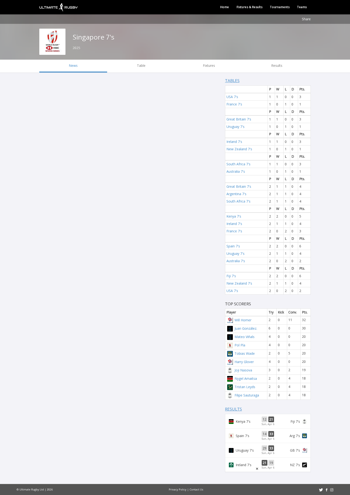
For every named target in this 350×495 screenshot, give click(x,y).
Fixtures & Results (250, 7)
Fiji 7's (231, 276)
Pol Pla (240, 345)
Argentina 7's (236, 194)
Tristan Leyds (245, 387)
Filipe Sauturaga (247, 395)
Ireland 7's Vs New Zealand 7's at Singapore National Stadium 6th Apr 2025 (268, 465)
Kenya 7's (233, 216)
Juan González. (246, 328)
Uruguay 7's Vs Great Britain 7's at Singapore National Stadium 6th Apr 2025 (268, 450)
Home (224, 7)
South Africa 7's (238, 164)
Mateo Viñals (245, 336)
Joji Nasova (243, 370)
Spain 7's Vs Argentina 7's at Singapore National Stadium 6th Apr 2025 (268, 436)
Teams (302, 7)
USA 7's (232, 96)
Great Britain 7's (238, 119)
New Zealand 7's (239, 149)
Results (233, 409)
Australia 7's (235, 171)
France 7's (234, 104)
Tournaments (280, 7)
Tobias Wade (245, 353)
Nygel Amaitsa (246, 378)
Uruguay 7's (235, 126)
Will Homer (243, 320)
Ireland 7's (234, 141)
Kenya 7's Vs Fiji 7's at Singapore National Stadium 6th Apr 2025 (268, 421)
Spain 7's (233, 246)
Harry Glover (244, 362)
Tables (232, 80)
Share (306, 19)
